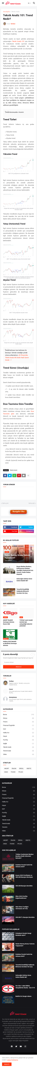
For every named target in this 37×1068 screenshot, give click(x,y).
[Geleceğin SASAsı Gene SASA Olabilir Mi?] (9, 582)
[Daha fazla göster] (28, 475)
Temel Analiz (18, 751)
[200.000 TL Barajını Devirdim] (8, 920)
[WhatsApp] (14, 475)
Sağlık (18, 743)
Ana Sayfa (6, 11)
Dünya (18, 718)
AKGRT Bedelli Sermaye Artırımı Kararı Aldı (8, 622)
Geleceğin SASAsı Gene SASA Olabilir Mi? (24, 579)
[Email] (24, 475)
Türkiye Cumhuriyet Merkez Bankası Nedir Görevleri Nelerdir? (25, 856)
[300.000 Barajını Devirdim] (8, 889)
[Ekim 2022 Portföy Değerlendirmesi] (8, 899)
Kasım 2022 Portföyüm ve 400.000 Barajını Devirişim (24, 876)
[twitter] (16, 1046)
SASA (6, 772)
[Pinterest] (19, 475)
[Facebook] (5, 475)
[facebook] (11, 1046)
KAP (18, 809)
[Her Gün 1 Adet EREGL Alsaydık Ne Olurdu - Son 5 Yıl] (8, 989)
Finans (18, 722)
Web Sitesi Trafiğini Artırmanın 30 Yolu (22, 908)
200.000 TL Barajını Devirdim (25, 917)
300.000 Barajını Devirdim (24, 886)
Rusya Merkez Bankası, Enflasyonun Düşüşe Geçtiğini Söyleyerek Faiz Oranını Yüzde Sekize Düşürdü (25, 570)
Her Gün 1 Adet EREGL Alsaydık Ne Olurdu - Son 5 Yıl (25, 987)
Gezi (18, 729)
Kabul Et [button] (6, 1064)
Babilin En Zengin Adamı (23, 996)
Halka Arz (18, 732)
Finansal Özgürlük (18, 725)
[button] (3, 3)
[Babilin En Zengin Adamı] (8, 999)
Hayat (18, 736)
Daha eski (32, 503)
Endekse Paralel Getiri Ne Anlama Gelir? (24, 866)
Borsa (18, 714)
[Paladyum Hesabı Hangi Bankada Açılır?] (8, 936)
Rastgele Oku (18, 511)
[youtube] (21, 1046)
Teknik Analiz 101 (18, 41)
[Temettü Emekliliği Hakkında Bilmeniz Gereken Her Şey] (9, 592)
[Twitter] (10, 475)
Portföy (18, 740)
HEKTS (29, 768)
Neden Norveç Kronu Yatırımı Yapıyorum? (25, 945)
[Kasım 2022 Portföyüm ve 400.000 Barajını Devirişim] (8, 878)
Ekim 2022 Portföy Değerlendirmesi (21, 897)
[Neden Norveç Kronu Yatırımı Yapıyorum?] (8, 947)
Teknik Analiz (15, 11)
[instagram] (25, 1046)
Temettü (18, 827)
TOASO (13, 772)
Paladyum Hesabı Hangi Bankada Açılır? (23, 934)
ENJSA (14, 768)
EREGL (21, 768)
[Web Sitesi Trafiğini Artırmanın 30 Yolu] (8, 910)
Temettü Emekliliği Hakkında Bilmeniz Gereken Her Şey (23, 591)
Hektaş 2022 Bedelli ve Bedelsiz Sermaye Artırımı (10, 643)
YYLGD (20, 772)
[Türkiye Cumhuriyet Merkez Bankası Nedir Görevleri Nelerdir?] (8, 857)
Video (18, 754)
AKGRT (6, 768)
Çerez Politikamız (12, 1060)
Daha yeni (5, 503)
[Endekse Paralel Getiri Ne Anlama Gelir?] (8, 868)
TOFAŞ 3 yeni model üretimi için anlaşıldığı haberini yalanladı (26, 623)
